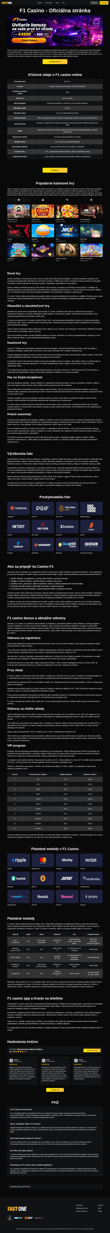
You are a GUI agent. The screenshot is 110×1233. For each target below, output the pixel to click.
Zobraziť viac (55, 1090)
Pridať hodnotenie (92, 1050)
